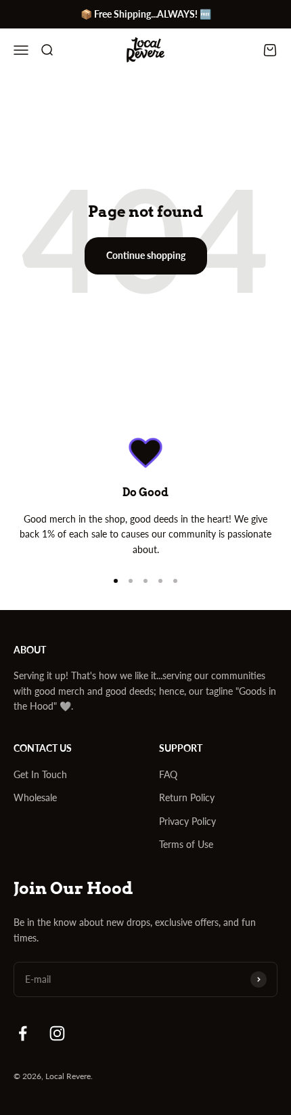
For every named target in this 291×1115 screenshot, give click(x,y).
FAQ (168, 774)
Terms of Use (186, 844)
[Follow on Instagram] (57, 1033)
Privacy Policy (187, 821)
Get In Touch (40, 774)
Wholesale (35, 797)
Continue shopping (145, 255)
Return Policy (187, 797)
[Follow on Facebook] (23, 1033)
